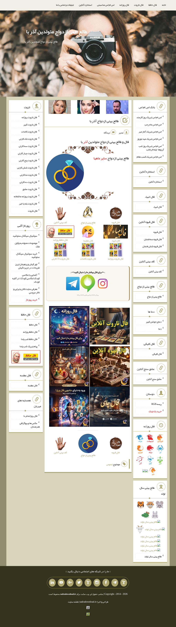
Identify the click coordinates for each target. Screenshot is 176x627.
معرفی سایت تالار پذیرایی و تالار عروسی (26, 291)
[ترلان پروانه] (88, 107)
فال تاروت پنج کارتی (28, 160)
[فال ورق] (69, 407)
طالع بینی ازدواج (111, 158)
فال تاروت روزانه (29, 117)
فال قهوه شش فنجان (152, 246)
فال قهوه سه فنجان (153, 239)
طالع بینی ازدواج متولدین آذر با (56, 31)
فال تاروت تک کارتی (28, 138)
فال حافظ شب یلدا (29, 339)
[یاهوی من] (123, 583)
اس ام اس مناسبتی (105, 4)
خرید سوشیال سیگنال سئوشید (28, 255)
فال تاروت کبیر (30, 124)
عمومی (109, 464)
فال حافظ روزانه (30, 331)
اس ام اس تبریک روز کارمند (149, 117)
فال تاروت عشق (30, 189)
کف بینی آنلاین (155, 271)
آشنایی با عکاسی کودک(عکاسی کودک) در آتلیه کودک (26, 278)
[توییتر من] (79, 583)
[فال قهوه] (110, 367)
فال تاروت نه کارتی (28, 174)
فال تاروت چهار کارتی (27, 153)
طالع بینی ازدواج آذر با (104, 120)
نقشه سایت (73, 601)
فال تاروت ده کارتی (28, 181)
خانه (164, 4)
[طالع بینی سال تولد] (150, 528)
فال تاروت (138, 4)
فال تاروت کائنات (29, 131)
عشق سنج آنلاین (154, 378)
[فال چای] (110, 407)
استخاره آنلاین (85, 4)
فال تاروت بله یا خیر (28, 203)
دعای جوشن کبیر (154, 321)
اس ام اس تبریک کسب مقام (149, 156)
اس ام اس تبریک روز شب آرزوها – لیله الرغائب (151, 148)
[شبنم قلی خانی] (59, 107)
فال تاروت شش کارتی (27, 167)
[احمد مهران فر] (117, 107)
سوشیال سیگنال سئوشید (25, 235)
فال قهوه (157, 232)
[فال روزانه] (69, 327)
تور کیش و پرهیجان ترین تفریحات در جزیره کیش (27, 266)
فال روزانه (124, 4)
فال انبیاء (157, 206)
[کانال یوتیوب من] (61, 583)
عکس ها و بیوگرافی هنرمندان (30, 425)
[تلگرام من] (114, 583)
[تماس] (88, 583)
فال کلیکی (157, 353)
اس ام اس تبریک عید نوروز (149, 138)
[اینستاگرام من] (97, 583)
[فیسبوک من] (105, 583)
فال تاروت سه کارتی (28, 146)
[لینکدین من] (52, 583)
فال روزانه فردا (30, 415)
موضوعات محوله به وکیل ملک (27, 245)
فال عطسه (32, 385)
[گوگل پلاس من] (70, 583)
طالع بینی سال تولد (153, 556)
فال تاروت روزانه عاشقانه (25, 196)
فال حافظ (152, 4)
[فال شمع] (69, 367)
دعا (160, 328)
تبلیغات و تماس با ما (65, 4)
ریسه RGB (156, 404)
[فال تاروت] (110, 327)
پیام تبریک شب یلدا (28, 346)
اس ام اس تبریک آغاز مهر (150, 131)
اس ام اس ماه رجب (153, 124)
